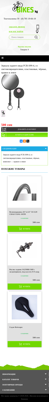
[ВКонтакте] (21, 141)
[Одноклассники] (24, 141)
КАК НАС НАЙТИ (16, 32)
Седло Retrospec (16, 327)
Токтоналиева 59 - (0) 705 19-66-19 (20, 18)
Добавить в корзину (27, 129)
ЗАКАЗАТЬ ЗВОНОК (17, 27)
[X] (27, 141)
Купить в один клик (24, 135)
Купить (26, 229)
